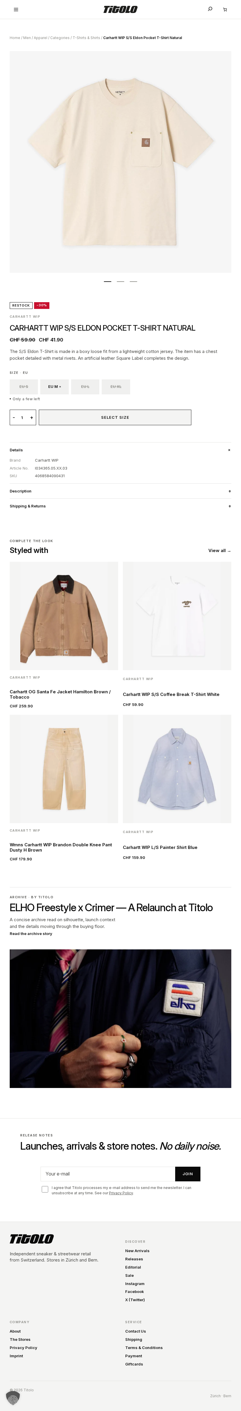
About (15, 1331)
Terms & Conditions (144, 1347)
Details (16, 450)
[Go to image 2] (120, 281)
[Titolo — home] (32, 1239)
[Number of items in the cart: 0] (224, 9)
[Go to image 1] (107, 281)
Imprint (16, 1355)
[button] (13, 1398)
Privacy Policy (121, 1193)
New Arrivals (137, 1250)
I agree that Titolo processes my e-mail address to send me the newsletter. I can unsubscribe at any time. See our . (121, 1190)
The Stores (20, 1339)
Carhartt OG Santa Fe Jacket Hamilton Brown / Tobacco (60, 694)
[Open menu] (16, 9)
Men (27, 38)
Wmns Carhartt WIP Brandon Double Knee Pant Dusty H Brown (61, 847)
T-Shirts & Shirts (86, 38)
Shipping (133, 1339)
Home (15, 38)
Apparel (40, 38)
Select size (115, 417)
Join (188, 1173)
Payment (133, 1355)
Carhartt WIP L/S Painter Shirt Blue (160, 847)
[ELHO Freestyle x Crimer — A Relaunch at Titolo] (120, 1018)
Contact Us (135, 1331)
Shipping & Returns (28, 506)
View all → (219, 550)
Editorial (133, 1267)
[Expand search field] (210, 8)
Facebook (134, 1291)
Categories (60, 38)
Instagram (135, 1283)
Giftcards (134, 1364)
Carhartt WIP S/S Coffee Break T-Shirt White (171, 694)
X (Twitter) (135, 1299)
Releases (134, 1259)
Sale (129, 1275)
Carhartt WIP (25, 317)
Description (20, 491)
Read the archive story (31, 933)
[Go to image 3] (133, 281)
